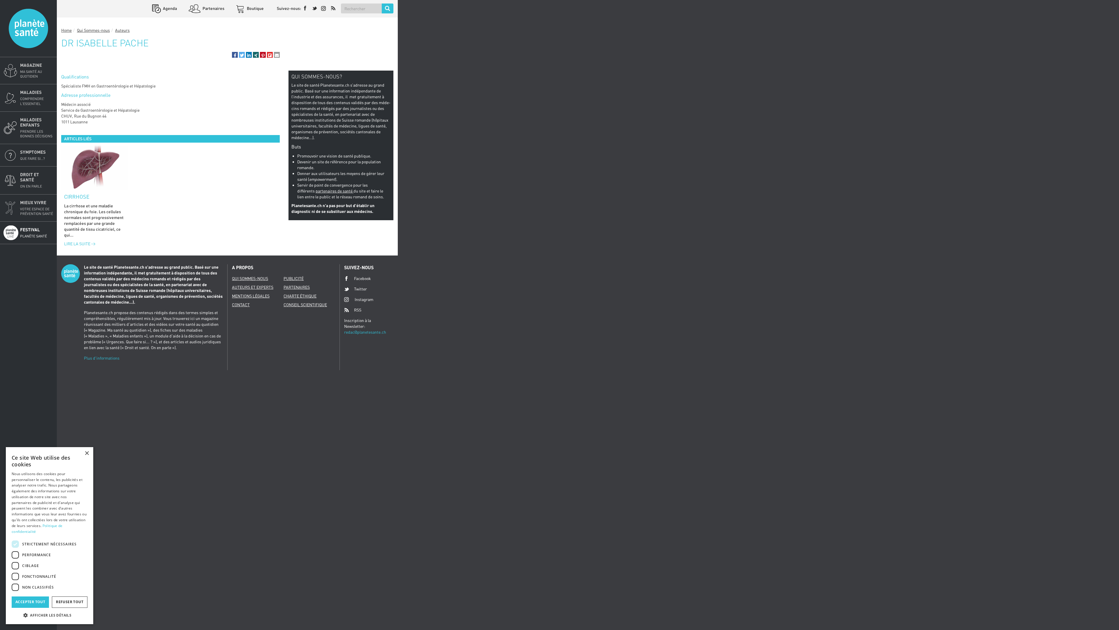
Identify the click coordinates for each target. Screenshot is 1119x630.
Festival (33, 232)
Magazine (31, 70)
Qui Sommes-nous (93, 30)
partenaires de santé (334, 190)
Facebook (362, 278)
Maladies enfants (36, 127)
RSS (357, 309)
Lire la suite (77, 243)
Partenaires (213, 8)
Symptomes (33, 155)
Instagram (364, 299)
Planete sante (28, 28)
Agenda (169, 8)
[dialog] (49, 535)
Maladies (32, 98)
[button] (235, 55)
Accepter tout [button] (30, 601)
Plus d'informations (101, 358)
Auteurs (122, 30)
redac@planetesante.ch (365, 332)
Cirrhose (76, 196)
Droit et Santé (31, 180)
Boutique (255, 8)
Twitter (360, 288)
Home (66, 30)
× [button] (87, 453)
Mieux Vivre (36, 208)
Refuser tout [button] (69, 601)
